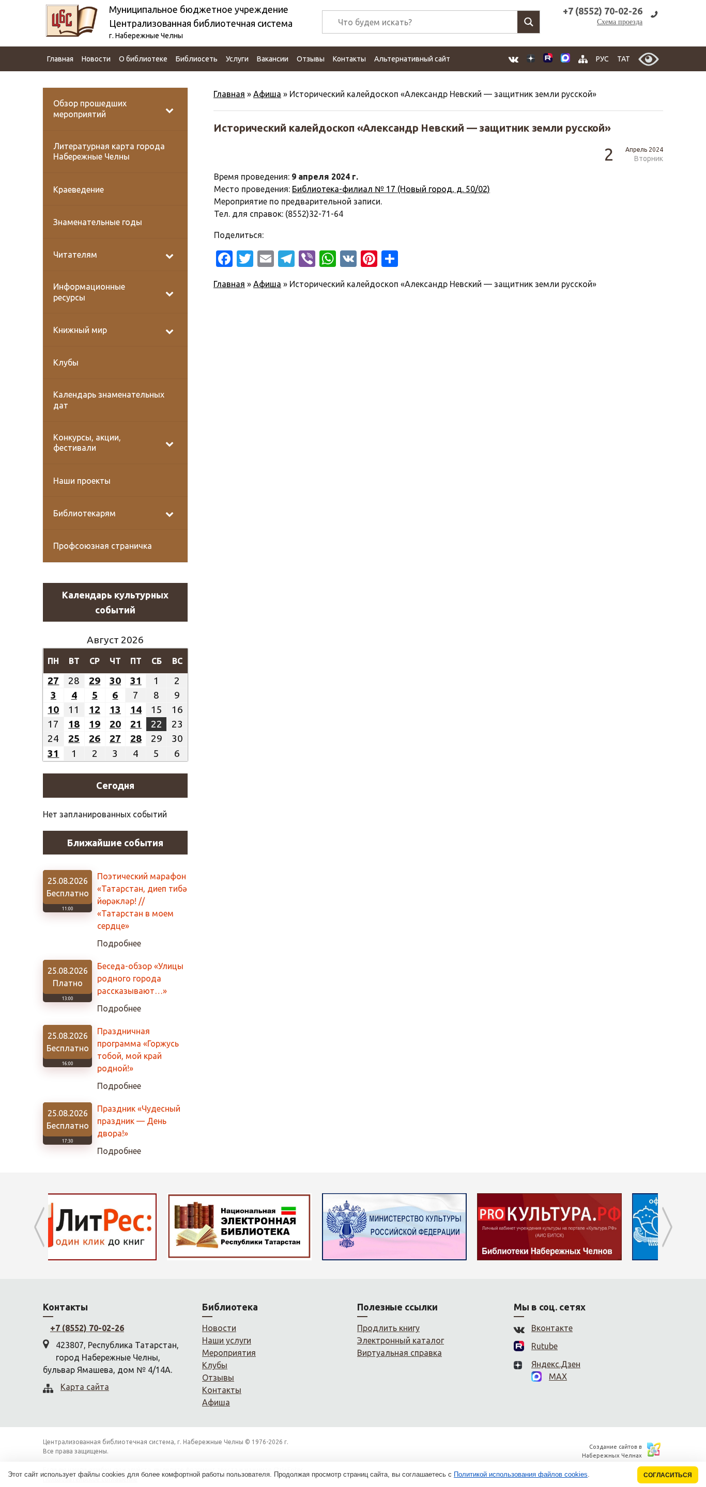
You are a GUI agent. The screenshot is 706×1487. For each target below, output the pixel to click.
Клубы (214, 1365)
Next (667, 1226)
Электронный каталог (400, 1340)
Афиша (267, 94)
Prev (39, 1226)
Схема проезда (619, 22)
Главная (60, 59)
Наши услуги (226, 1340)
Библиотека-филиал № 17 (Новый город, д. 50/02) (391, 189)
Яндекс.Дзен (555, 1364)
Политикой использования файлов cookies (521, 1474)
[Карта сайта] (583, 59)
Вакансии (272, 59)
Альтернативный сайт (412, 59)
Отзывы (311, 59)
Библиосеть (197, 59)
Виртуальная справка (399, 1352)
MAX (558, 1376)
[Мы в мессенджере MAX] (565, 58)
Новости (96, 59)
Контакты (349, 59)
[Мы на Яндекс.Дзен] (531, 59)
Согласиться (667, 1475)
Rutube (544, 1346)
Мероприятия (229, 1352)
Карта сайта (84, 1386)
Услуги (237, 59)
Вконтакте (552, 1328)
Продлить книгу (388, 1328)
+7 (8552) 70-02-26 (87, 1328)
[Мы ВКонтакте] (513, 59)
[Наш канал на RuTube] (548, 59)
